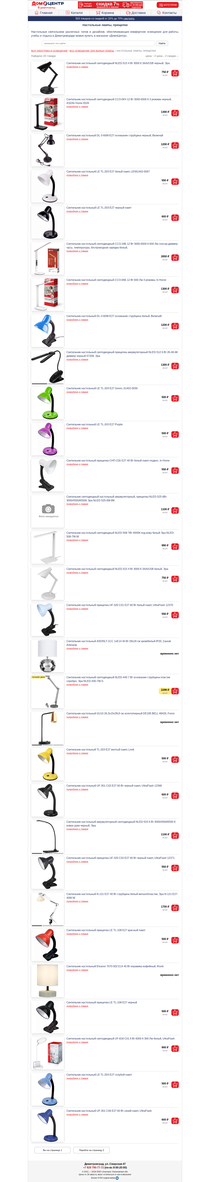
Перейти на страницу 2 (91, 1150)
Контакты (169, 13)
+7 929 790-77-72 (93, 1167)
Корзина (108, 13)
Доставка (139, 13)
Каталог (77, 13)
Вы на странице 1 (52, 1150)
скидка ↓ (172, 56)
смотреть (129, 18)
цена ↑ (150, 56)
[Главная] (47, 3)
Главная (46, 13)
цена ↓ (160, 56)
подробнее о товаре (77, 66)
